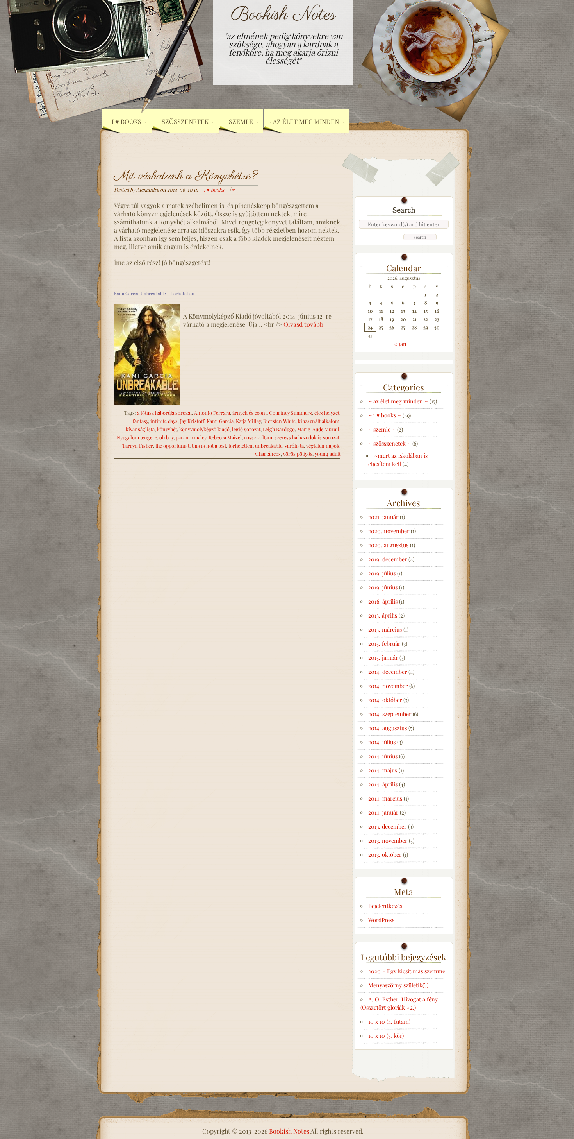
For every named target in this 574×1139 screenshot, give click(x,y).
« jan (400, 343)
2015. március (385, 629)
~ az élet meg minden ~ (306, 121)
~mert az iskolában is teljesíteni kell (397, 459)
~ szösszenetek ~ (389, 443)
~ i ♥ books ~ (214, 189)
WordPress (381, 920)
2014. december (387, 671)
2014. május (382, 770)
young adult (327, 453)
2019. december (387, 559)
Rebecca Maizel (225, 437)
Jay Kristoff (192, 420)
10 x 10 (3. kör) (386, 1035)
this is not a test (209, 445)
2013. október (384, 854)
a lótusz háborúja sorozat (164, 412)
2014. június (383, 756)
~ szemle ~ (382, 429)
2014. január (383, 812)
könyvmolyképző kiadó (204, 429)
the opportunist (172, 445)
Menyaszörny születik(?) (398, 985)
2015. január (383, 657)
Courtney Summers (290, 412)
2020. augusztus (388, 545)
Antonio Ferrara (212, 412)
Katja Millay (248, 420)
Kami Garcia (220, 420)
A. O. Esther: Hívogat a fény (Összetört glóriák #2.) (399, 1003)
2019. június (383, 587)
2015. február (384, 643)
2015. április (382, 615)
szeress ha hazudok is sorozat (307, 437)
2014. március (385, 798)
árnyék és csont (249, 412)
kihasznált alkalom (318, 420)
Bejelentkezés (385, 906)
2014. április (383, 784)
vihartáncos (268, 453)
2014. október (385, 700)
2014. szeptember (389, 714)
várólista (294, 445)
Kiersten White (279, 420)
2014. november (388, 685)
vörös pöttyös (297, 453)
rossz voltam (258, 437)
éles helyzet (326, 412)
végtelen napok (322, 445)
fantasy (140, 420)
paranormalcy (191, 437)
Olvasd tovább (303, 324)
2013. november (387, 840)
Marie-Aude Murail (318, 429)
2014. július (382, 742)
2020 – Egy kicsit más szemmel (407, 971)
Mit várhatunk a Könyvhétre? (186, 176)
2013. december (387, 826)
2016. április (383, 601)
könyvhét (167, 429)
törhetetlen (240, 445)
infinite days (164, 420)
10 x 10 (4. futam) (389, 1021)
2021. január (383, 517)
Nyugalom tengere (137, 437)
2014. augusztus (387, 728)
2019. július (382, 573)
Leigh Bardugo (279, 429)
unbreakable (268, 445)
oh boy (166, 437)
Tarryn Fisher (137, 445)
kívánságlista (140, 429)
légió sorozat (246, 429)
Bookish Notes (283, 14)
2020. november (388, 531)
